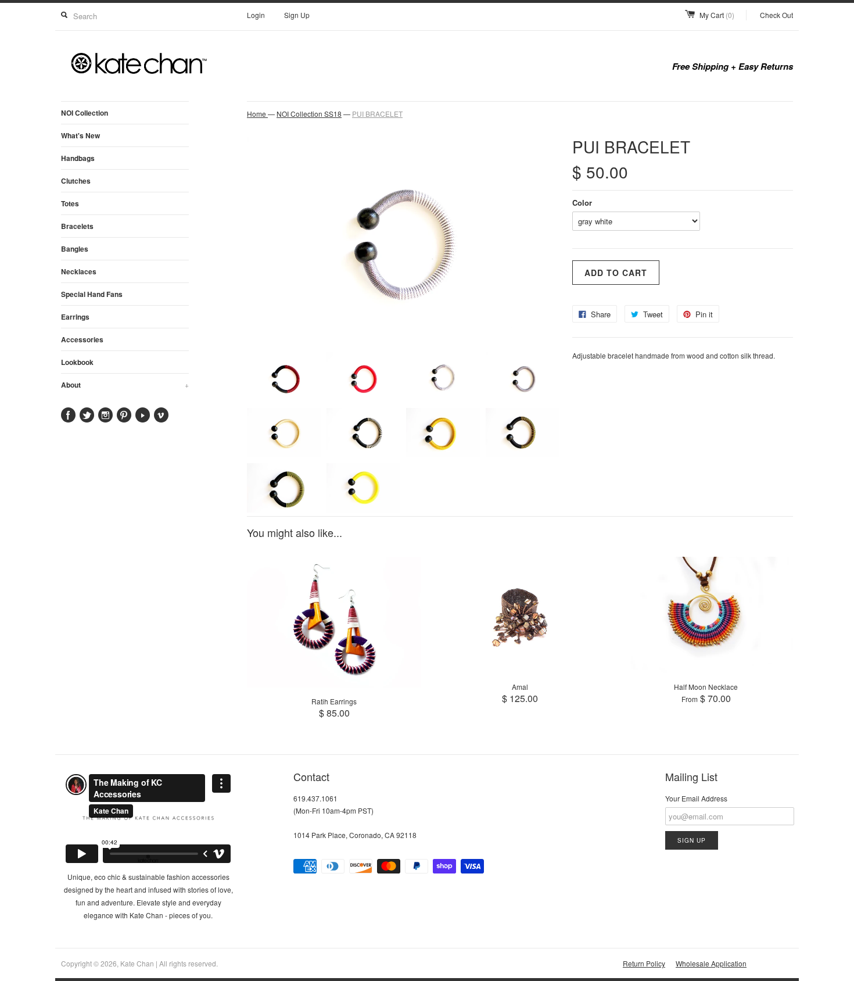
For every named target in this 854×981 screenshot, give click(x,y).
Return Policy (644, 963)
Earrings (75, 317)
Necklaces (78, 271)
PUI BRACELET (377, 114)
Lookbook (77, 362)
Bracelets (77, 226)
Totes (70, 203)
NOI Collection (84, 113)
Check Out (776, 15)
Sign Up (297, 15)
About (125, 384)
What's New (80, 135)
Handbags (78, 158)
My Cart (716, 15)
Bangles (74, 249)
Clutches (76, 181)
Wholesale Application (711, 963)
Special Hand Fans (92, 294)
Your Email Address (696, 798)
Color (582, 202)
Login (256, 15)
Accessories (82, 339)
